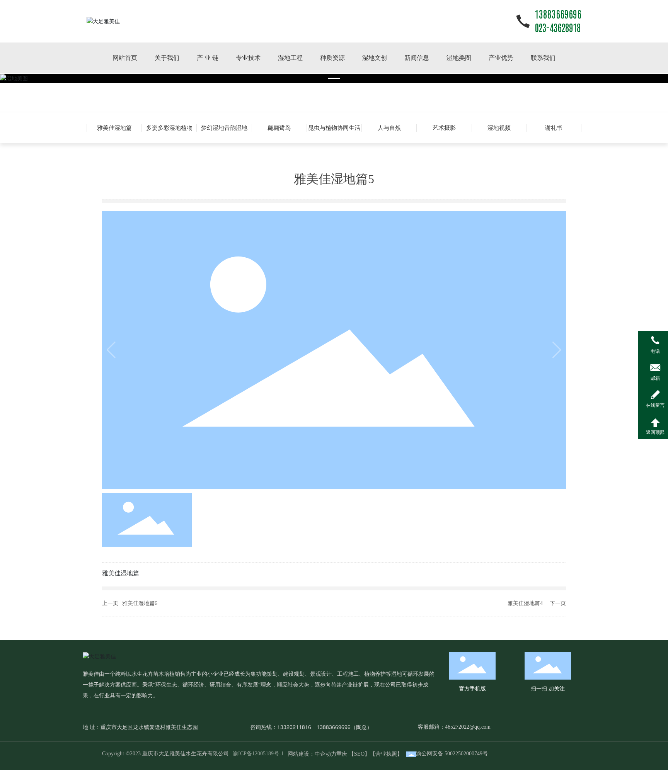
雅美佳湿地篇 (114, 128)
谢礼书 (553, 128)
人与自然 (389, 128)
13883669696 (558, 14)
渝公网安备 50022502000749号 (452, 753)
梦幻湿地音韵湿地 (224, 128)
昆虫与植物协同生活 (334, 128)
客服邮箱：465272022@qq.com (454, 727)
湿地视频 (499, 128)
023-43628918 (558, 28)
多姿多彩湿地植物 (169, 128)
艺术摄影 (444, 128)
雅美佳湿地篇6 (139, 603)
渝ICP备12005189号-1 (258, 753)
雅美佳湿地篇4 (525, 603)
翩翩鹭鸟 (279, 128)
